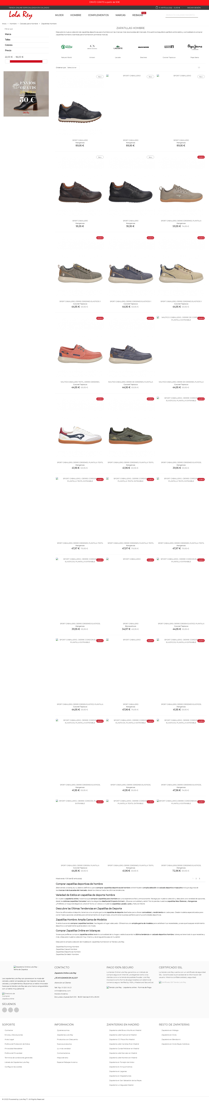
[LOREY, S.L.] (20, 15)
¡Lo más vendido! (64, 1048)
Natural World (66, 57)
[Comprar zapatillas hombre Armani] (92, 46)
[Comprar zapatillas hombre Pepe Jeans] (194, 46)
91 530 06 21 (67, 987)
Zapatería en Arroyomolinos (120, 1067)
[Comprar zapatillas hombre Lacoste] (117, 46)
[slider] (7, 61)
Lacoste (118, 57)
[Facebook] (4, 1010)
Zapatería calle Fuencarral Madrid (122, 1035)
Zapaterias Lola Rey (65, 1035)
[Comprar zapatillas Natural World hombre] (66, 46)
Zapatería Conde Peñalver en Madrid (124, 1048)
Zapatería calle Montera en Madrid (123, 1058)
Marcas (121, 15)
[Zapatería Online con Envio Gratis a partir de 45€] (26, 94)
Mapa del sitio (62, 1058)
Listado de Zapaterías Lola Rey (17, 1062)
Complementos (98, 15)
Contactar (9, 1030)
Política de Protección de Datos (17, 1044)
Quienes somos (63, 1030)
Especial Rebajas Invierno (67, 1062)
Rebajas (139, 15)
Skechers (143, 57)
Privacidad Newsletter (13, 1048)
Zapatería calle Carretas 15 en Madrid (124, 1044)
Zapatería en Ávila (169, 1035)
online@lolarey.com (62, 991)
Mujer (59, 15)
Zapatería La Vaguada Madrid (121, 1085)
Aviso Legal (9, 1039)
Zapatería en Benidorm (171, 1039)
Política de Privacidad (13, 1053)
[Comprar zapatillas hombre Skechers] (143, 46)
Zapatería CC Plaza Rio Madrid (121, 1039)
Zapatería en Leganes (118, 1071)
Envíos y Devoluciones (14, 1035)
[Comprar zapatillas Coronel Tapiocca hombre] (169, 46)
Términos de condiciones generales (18, 1058)
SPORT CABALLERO (80, 140)
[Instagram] (16, 1010)
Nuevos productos (64, 1044)
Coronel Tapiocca (169, 57)
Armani (92, 57)
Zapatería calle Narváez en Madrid (123, 1053)
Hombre (75, 15)
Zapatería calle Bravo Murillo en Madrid (125, 1030)
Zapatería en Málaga (170, 1030)
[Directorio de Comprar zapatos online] (9, 996)
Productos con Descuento (67, 1039)
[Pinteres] (10, 1010)
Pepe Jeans (195, 57)
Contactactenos (63, 1053)
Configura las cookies (13, 1067)
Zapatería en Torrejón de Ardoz (121, 1062)
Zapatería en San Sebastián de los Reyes (125, 1080)
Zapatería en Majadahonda (120, 1076)
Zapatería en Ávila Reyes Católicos (175, 1044)
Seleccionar (72, 67)
